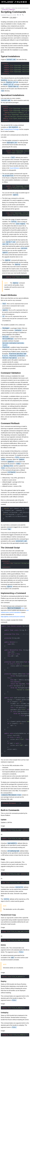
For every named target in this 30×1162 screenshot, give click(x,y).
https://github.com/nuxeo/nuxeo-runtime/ (12, 616)
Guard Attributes (14, 168)
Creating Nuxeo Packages (20, 8)
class (16, 608)
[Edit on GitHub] (20, 15)
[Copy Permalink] (23, 15)
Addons (8, 8)
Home (2, 8)
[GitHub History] (18, 15)
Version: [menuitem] (9, 17)
